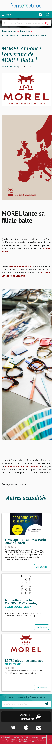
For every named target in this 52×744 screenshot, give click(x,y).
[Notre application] (26, 726)
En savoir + (36, 741)
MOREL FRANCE (10, 66)
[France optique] (26, 5)
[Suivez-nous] (9, 726)
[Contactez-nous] (43, 726)
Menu (7, 15)
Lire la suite (41, 566)
